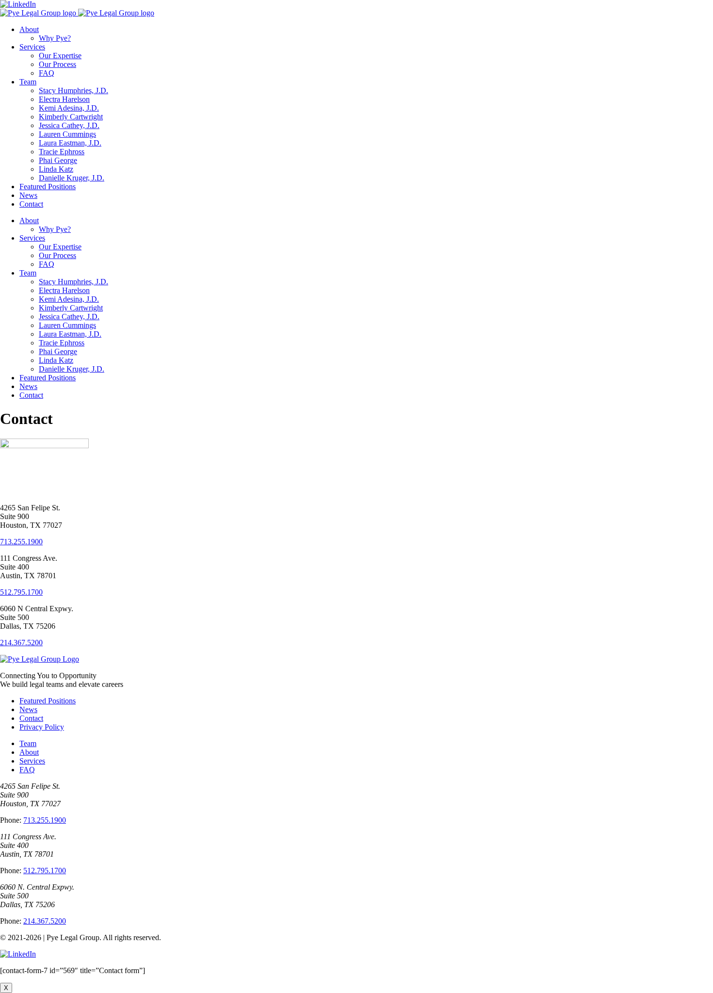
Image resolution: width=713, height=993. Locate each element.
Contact (31, 204)
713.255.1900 (21, 541)
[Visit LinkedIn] (18, 954)
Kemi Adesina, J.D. (69, 108)
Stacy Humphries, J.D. (73, 90)
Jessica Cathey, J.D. (69, 125)
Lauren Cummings (67, 134)
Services (32, 47)
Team (27, 82)
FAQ (46, 73)
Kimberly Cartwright (71, 117)
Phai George (58, 160)
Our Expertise (60, 55)
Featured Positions (47, 186)
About (29, 29)
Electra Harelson (64, 99)
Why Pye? (55, 38)
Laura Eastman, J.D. (70, 143)
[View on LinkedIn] (18, 4)
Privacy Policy (41, 727)
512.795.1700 (21, 592)
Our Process (57, 64)
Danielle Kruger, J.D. (71, 178)
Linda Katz (56, 169)
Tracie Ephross (61, 151)
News (28, 195)
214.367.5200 (21, 642)
